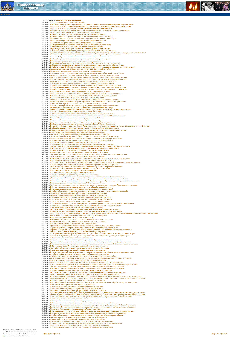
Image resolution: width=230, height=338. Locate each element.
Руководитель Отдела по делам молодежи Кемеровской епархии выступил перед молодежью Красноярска (90, 236)
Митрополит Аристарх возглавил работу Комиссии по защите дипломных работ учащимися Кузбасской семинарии (93, 305)
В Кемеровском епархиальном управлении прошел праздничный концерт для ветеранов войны (86, 211)
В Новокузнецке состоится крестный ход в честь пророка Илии (73, 223)
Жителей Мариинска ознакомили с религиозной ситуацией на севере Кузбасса (79, 150)
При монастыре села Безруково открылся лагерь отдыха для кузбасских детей (78, 317)
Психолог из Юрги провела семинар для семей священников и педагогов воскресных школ (84, 99)
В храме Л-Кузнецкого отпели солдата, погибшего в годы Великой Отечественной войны (83, 256)
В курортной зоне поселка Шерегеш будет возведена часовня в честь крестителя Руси (82, 321)
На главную (5, 14)
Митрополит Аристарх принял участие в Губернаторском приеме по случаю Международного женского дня (90, 26)
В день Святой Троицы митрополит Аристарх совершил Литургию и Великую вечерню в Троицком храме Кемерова (92, 307)
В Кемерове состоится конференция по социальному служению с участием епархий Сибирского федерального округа (94, 244)
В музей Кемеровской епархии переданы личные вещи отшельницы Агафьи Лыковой (82, 144)
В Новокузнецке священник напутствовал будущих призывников (74, 301)
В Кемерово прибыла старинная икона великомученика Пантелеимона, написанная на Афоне (85, 63)
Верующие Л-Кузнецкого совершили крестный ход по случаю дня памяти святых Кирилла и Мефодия (88, 272)
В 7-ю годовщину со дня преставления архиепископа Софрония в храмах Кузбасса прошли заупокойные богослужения (94, 181)
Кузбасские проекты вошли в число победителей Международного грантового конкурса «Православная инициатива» (94, 185)
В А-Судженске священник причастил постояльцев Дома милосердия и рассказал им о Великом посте (88, 87)
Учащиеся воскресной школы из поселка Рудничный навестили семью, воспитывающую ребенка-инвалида (90, 146)
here (4, 336)
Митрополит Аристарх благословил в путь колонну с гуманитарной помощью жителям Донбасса (86, 93)
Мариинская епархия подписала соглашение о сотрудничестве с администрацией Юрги (83, 38)
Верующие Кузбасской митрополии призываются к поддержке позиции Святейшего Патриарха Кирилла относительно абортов (97, 295)
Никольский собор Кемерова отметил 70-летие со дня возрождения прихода (78, 215)
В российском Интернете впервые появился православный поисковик (76, 43)
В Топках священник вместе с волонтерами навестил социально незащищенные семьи (82, 114)
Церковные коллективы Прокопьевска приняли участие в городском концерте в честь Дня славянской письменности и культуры (97, 278)
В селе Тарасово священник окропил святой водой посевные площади (76, 286)
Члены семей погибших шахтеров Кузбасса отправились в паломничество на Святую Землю (84, 136)
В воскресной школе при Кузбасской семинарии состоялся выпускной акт (77, 319)
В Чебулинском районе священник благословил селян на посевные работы (78, 221)
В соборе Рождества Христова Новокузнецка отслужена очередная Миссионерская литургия (84, 128)
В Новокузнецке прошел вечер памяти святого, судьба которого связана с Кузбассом (81, 140)
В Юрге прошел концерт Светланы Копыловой (67, 22)
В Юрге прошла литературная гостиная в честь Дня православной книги (77, 97)
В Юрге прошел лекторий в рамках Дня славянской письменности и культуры (79, 246)
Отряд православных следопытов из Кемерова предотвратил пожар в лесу (78, 250)
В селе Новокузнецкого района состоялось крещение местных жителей (76, 47)
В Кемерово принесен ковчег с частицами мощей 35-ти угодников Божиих (77, 183)
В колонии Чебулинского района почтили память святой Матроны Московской (79, 57)
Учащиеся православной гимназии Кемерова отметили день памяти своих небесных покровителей (87, 266)
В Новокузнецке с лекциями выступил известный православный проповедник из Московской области (88, 116)
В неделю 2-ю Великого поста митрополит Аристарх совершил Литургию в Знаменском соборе (85, 55)
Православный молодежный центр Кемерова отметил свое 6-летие (75, 32)
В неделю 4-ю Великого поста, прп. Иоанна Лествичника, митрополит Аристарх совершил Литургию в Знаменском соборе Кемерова (99, 126)
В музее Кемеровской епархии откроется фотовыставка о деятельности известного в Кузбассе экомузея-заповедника (93, 282)
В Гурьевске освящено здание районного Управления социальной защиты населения (82, 160)
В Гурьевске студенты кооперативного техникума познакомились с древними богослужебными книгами (88, 130)
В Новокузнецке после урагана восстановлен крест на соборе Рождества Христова (80, 187)
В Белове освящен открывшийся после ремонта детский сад (72, 284)
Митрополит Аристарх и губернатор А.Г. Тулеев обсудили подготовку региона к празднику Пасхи (86, 138)
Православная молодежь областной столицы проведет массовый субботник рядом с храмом (84, 274)
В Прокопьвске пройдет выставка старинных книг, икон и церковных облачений (80, 91)
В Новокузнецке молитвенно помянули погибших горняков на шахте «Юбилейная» (81, 270)
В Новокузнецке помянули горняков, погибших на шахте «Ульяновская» (76, 112)
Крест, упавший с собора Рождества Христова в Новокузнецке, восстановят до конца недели (84, 148)
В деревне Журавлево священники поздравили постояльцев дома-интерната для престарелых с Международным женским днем (98, 53)
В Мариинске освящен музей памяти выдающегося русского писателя (76, 61)
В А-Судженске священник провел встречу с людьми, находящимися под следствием (81, 327)
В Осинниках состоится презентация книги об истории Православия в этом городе (81, 197)
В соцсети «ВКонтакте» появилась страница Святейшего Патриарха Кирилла (78, 260)
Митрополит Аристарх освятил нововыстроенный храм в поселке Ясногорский (79, 325)
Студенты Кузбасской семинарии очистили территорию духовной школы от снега (80, 49)
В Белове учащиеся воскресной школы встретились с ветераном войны (76, 207)
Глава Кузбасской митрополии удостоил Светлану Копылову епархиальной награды (81, 28)
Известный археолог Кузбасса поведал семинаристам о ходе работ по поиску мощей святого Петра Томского (90, 110)
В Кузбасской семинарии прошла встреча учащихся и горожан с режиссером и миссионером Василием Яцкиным (92, 203)
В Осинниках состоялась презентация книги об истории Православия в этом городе (81, 219)
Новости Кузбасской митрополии (68, 20)
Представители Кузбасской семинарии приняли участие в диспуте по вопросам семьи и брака (85, 225)
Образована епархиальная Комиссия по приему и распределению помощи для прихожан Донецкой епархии (91, 230)
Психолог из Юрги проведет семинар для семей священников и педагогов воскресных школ (84, 75)
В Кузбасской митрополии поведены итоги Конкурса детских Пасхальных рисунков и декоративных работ (89, 191)
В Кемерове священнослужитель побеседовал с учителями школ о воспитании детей (81, 189)
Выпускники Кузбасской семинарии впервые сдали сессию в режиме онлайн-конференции (84, 164)
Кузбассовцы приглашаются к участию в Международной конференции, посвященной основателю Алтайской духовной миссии (97, 293)
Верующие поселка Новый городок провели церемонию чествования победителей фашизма (84, 209)
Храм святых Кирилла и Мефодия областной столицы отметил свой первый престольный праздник (87, 268)
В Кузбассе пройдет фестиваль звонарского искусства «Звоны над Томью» (77, 280)
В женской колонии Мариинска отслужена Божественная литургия (75, 142)
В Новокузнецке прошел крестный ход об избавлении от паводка (74, 175)
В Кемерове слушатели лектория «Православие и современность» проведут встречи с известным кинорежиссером (92, 234)
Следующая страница (219, 333)
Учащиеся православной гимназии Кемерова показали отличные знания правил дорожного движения (88, 77)
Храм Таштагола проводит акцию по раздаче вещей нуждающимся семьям (78, 40)
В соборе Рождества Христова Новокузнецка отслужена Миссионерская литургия (80, 59)
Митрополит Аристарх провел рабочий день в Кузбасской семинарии (76, 120)
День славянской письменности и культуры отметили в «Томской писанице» (78, 291)
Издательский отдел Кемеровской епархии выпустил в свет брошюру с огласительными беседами (86, 240)
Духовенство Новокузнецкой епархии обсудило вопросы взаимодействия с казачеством (82, 122)
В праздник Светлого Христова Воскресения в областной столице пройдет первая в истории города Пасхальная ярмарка (95, 162)
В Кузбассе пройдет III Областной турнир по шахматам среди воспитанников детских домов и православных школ (92, 67)
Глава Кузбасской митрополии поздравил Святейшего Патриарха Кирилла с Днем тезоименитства (86, 262)
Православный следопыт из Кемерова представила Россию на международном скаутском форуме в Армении (90, 242)
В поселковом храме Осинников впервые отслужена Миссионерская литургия (79, 152)
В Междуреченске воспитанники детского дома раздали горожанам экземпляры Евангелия (84, 303)
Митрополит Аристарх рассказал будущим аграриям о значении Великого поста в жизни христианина (88, 101)
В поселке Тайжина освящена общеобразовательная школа (72, 173)
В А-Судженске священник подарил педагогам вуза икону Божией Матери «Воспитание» (83, 124)
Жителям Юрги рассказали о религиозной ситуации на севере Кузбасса (76, 118)
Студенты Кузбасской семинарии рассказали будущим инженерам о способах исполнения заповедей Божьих (91, 258)
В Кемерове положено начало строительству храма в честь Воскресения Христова (80, 45)
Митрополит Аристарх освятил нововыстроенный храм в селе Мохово (76, 309)
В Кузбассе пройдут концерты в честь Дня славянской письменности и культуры (79, 254)
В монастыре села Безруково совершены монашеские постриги (73, 171)
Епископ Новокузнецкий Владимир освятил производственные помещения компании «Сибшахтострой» (88, 79)
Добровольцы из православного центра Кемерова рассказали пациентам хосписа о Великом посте (87, 65)
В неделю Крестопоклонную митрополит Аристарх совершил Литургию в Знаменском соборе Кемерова (88, 89)
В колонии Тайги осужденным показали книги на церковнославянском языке (78, 104)
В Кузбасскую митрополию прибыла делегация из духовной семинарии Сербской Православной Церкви (89, 179)
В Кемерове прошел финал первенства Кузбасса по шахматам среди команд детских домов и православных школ (92, 311)
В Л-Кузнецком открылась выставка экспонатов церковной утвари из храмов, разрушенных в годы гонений (90, 158)
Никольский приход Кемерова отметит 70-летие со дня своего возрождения (78, 195)
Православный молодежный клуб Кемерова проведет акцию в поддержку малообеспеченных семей (87, 177)
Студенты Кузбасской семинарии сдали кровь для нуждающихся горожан (77, 156)
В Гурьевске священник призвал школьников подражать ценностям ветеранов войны (82, 83)
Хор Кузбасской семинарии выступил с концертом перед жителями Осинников (79, 248)
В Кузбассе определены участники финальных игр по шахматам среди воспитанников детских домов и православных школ (95, 276)
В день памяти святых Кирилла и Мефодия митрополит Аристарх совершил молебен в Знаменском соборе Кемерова (93, 264)
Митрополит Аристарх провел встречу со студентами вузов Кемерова (76, 71)
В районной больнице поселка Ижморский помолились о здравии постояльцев (80, 169)
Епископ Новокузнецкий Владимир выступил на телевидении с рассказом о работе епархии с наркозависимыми (92, 252)
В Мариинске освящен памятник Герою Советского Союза (71, 238)
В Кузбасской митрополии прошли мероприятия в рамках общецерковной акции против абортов (86, 315)
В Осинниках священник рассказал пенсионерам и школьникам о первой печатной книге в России (87, 73)
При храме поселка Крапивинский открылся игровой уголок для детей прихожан (80, 134)
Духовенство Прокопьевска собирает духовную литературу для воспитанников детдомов (83, 81)
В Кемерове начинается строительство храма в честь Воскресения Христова (78, 34)
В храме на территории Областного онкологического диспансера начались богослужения (83, 95)
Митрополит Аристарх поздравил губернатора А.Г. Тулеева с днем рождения (78, 193)
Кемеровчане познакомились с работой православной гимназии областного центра (81, 108)
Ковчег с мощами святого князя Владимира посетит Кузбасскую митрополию (78, 232)
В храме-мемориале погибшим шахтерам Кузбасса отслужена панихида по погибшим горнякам (85, 205)
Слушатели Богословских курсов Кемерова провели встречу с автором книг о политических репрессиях (88, 154)
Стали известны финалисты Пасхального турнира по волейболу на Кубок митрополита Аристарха (86, 167)
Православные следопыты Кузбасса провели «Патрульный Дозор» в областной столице (82, 69)
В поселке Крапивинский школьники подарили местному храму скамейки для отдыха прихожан (85, 85)
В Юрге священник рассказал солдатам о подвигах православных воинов (77, 132)
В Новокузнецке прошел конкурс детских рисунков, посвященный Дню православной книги (84, 106)
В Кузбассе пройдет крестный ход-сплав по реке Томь (70, 299)
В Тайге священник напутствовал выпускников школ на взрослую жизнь (76, 289)
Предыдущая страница (51, 333)
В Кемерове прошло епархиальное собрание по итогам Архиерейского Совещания (81, 36)
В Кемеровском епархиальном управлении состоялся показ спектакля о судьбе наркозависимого (86, 323)
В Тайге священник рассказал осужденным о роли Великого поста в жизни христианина (82, 51)
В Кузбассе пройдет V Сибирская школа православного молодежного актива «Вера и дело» (84, 228)
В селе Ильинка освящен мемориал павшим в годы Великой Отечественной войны (81, 199)
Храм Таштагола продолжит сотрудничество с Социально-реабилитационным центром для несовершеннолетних (92, 24)
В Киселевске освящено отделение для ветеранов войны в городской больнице (79, 201)
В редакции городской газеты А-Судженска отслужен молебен (73, 217)
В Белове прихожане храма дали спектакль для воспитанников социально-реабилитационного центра (88, 313)
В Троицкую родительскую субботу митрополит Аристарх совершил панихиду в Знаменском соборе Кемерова (91, 297)
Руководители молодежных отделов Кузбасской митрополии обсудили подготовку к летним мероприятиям (89, 30)
